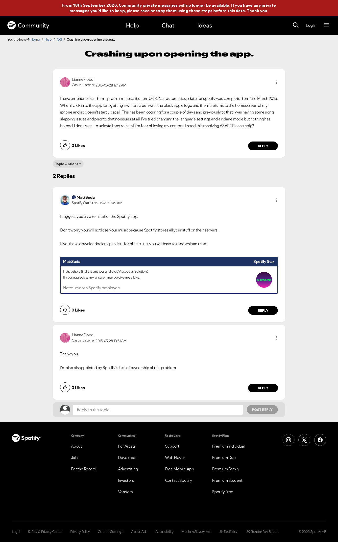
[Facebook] (320, 440)
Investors (126, 480)
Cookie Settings (110, 531)
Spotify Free (222, 491)
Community (33, 25)
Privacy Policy (80, 531)
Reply (263, 145)
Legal (16, 531)
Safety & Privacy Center (45, 531)
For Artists (127, 446)
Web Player (175, 457)
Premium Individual (228, 446)
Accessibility (164, 531)
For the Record (83, 469)
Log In (311, 25)
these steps (200, 10)
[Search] (295, 25)
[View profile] (65, 82)
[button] (276, 82)
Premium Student (227, 480)
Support (172, 446)
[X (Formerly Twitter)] (304, 440)
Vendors (125, 491)
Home (35, 39)
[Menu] (326, 25)
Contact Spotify (178, 480)
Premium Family (226, 469)
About (76, 446)
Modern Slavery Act (196, 531)
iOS (59, 39)
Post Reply (262, 409)
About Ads (139, 531)
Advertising (128, 469)
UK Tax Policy (228, 531)
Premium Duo (224, 457)
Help (132, 25)
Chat (168, 25)
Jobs (75, 457)
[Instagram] (288, 440)
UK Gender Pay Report (262, 531)
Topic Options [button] (66, 163)
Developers (128, 457)
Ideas (204, 25)
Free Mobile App (179, 469)
